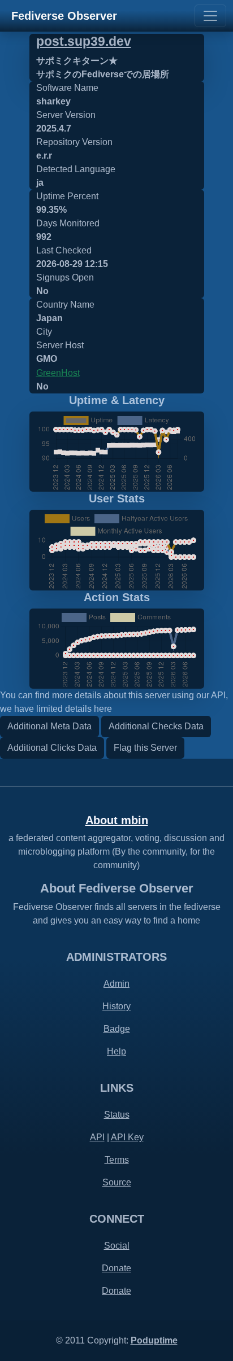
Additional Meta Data (49, 726)
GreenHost (58, 373)
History (116, 1006)
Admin (116, 983)
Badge (116, 1029)
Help (116, 1051)
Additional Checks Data (156, 726)
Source (116, 1182)
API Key (127, 1137)
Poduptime (154, 1340)
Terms (117, 1160)
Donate (116, 1268)
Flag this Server (145, 747)
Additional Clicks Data (52, 747)
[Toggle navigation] (210, 16)
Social (117, 1245)
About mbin (116, 820)
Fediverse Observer (64, 16)
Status (117, 1114)
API (97, 1137)
